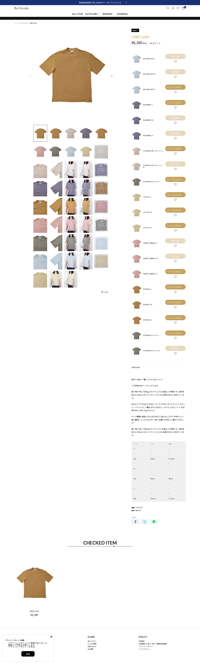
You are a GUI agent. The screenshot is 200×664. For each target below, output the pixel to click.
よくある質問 (92, 644)
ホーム (16, 23)
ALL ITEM (24, 23)
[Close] (51, 636)
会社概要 (90, 649)
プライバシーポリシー (146, 646)
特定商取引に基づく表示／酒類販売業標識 (153, 644)
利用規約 (142, 641)
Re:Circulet (21, 8)
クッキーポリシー (145, 649)
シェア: (133, 517)
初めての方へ (92, 641)
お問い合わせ (92, 646)
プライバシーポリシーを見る (21, 647)
